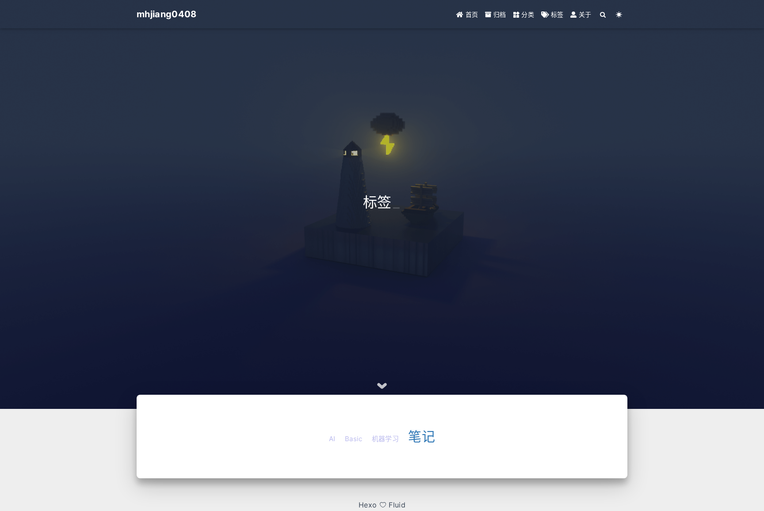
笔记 (421, 436)
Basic (354, 439)
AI (332, 439)
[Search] (603, 14)
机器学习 (385, 439)
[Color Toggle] (619, 14)
